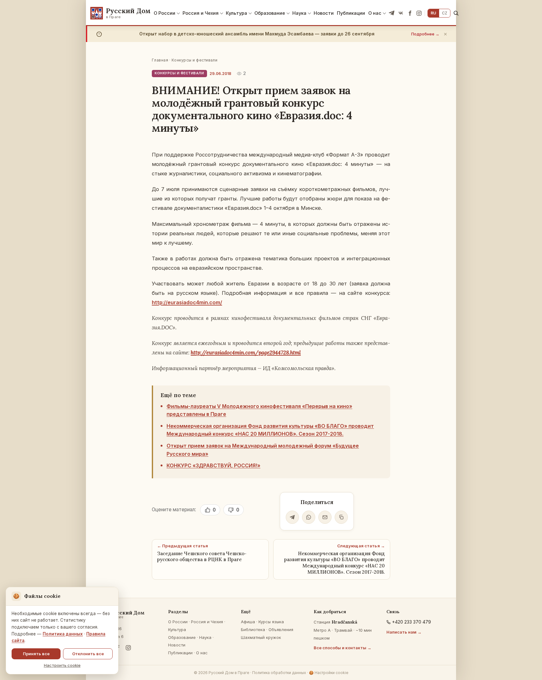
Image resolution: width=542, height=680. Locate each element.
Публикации (351, 13)
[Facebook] (410, 13)
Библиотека (253, 629)
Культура (236, 13)
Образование (269, 13)
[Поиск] (456, 13)
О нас (374, 13)
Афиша (248, 621)
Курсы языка (271, 621)
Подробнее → (425, 33)
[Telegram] (392, 13)
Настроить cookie (62, 665)
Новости (324, 13)
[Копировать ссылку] (341, 517)
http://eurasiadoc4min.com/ (187, 302)
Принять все (36, 653)
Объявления (280, 629)
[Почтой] (325, 517)
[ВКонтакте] (401, 13)
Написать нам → (404, 632)
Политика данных (63, 633)
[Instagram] (419, 13)
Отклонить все (88, 653)
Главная (160, 60)
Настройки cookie (328, 672)
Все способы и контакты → (342, 647)
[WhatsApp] (308, 517)
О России (164, 13)
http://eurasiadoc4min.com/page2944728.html (246, 352)
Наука (299, 13)
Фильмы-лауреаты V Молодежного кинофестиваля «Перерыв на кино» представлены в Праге (259, 410)
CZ (444, 13)
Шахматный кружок (261, 637)
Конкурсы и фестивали (195, 60)
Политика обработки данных (279, 672)
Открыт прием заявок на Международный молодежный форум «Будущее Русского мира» (263, 450)
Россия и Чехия (201, 13)
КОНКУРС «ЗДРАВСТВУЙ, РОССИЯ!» (213, 465)
